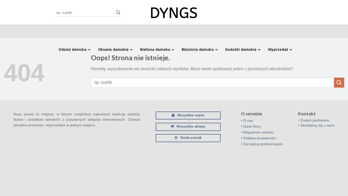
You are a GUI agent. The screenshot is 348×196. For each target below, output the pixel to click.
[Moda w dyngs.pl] (174, 12)
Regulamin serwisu (258, 132)
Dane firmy (252, 126)
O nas (248, 120)
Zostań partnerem (314, 120)
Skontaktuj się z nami (317, 125)
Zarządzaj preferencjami (263, 144)
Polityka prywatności (259, 138)
